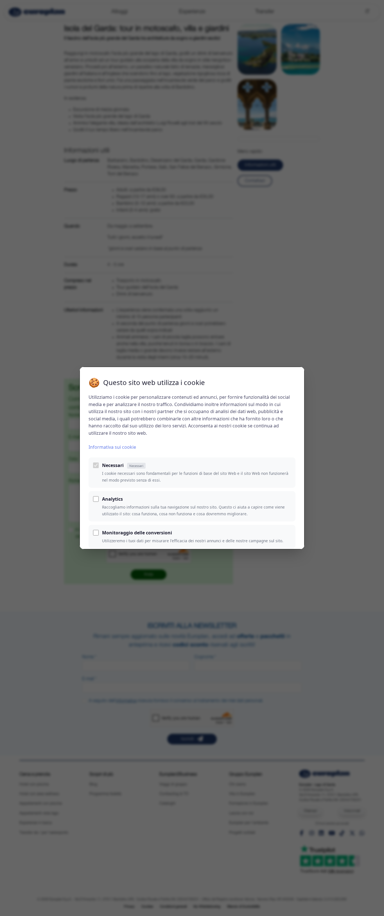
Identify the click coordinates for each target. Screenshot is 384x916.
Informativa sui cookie (112, 447)
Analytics (112, 499)
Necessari (122, 465)
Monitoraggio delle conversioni (137, 533)
